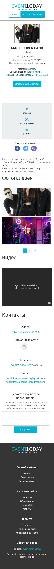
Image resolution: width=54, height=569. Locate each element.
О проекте (27, 525)
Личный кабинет (27, 481)
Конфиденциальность (27, 532)
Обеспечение (27, 501)
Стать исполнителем (32, 14)
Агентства (27, 497)
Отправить (25, 429)
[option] (27, 217)
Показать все (41, 75)
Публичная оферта (27, 529)
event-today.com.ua (32, 549)
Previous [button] (19, 251)
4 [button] (29, 251)
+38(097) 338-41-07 (20, 365)
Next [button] (35, 251)
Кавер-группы (34, 71)
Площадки (27, 505)
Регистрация (27, 477)
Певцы (10, 75)
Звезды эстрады (24, 75)
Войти (14, 14)
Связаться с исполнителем (27, 84)
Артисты (32, 69)
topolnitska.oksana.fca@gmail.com (25, 378)
